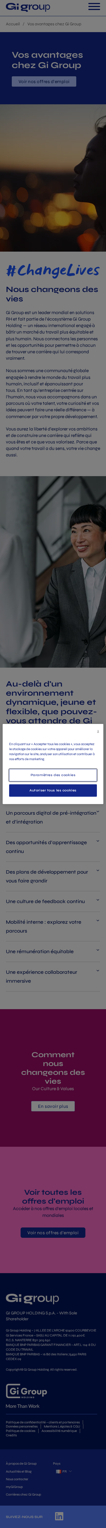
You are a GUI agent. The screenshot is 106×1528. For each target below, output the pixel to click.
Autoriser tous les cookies (53, 790)
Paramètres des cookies (53, 775)
